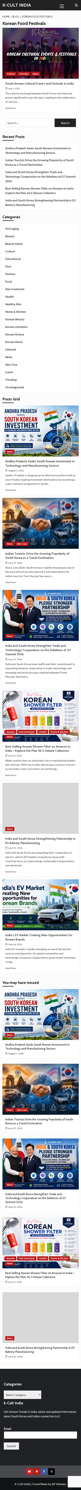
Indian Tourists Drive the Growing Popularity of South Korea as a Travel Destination (39, 162)
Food (8, 281)
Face (8, 266)
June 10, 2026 (15, 847)
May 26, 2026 (15, 944)
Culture (11, 73)
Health (9, 296)
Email (8, 1428)
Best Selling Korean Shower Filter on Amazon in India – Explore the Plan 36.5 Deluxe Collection (40, 191)
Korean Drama (14, 334)
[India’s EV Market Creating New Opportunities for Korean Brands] (40, 904)
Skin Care (11, 364)
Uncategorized (14, 387)
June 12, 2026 (15, 755)
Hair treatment (14, 289)
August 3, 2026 (16, 470)
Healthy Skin (13, 304)
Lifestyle (23, 73)
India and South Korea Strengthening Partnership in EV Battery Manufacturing (40, 203)
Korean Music (14, 342)
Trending (11, 379)
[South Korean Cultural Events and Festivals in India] (40, 53)
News (35, 73)
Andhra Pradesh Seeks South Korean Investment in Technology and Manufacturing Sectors (38, 150)
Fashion (10, 274)
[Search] (76, 5)
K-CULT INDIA (16, 5)
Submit (11, 1446)
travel (9, 372)
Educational (13, 259)
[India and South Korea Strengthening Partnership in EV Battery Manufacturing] (40, 808)
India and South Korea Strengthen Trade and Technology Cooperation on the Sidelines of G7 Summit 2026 (40, 176)
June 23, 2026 (15, 659)
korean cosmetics (16, 326)
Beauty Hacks (14, 243)
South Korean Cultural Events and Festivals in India (39, 83)
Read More (10, 108)
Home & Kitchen (15, 311)
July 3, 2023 (14, 88)
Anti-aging (12, 228)
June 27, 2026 (15, 562)
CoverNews (39, 1484)
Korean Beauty (14, 319)
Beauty (10, 236)
